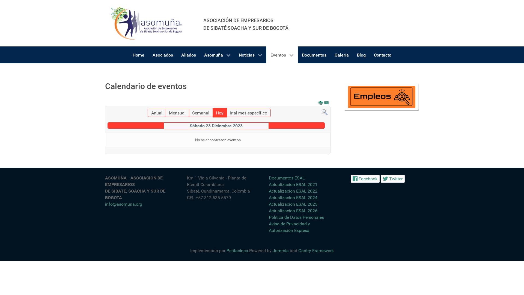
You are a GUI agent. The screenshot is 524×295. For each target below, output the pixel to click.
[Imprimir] (320, 103)
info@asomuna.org (123, 204)
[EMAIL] (326, 103)
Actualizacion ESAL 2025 (293, 204)
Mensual (177, 113)
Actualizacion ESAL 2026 (293, 210)
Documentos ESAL (287, 178)
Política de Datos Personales (296, 217)
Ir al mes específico (248, 113)
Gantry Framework (316, 250)
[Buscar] (324, 111)
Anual (156, 113)
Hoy (220, 113)
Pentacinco (237, 250)
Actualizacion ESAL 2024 (293, 197)
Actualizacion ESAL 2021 (293, 184)
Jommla (281, 250)
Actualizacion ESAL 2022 (293, 191)
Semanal (200, 113)
